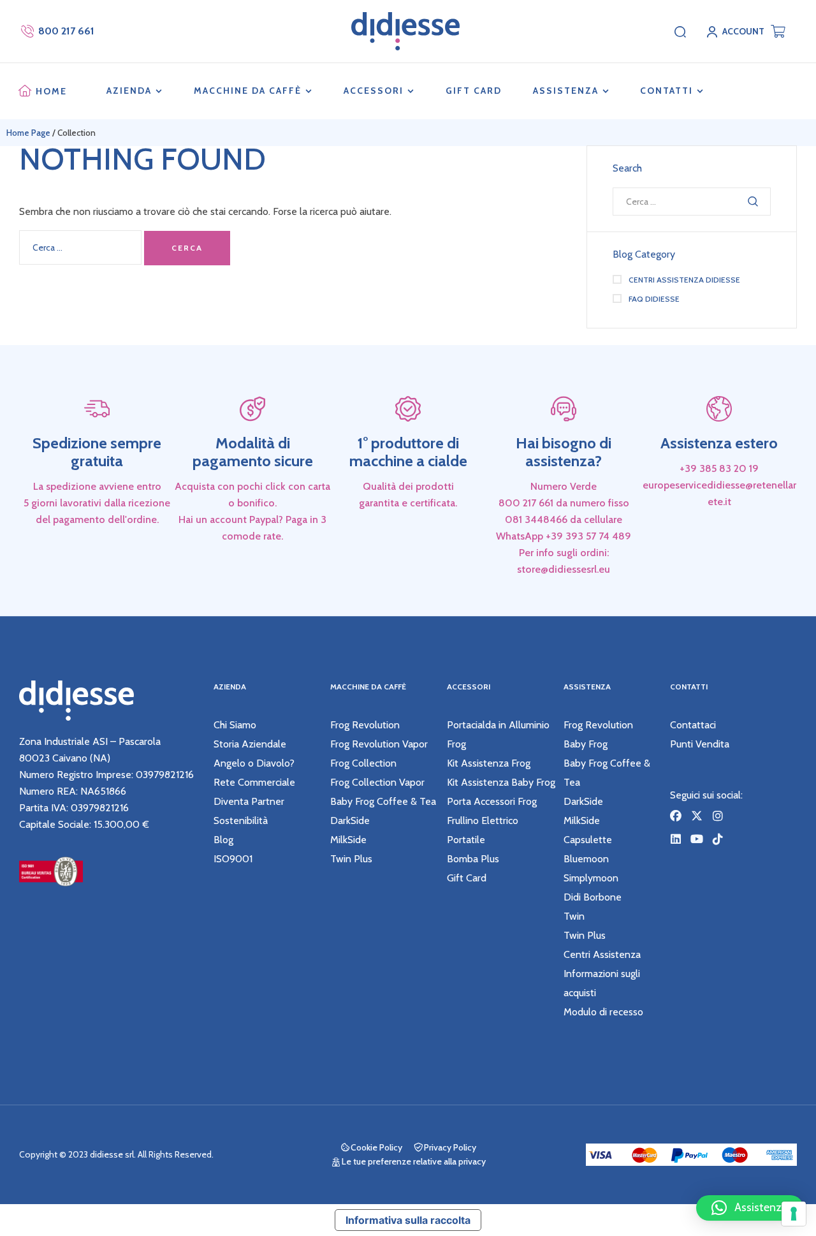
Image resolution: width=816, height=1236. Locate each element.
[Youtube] (697, 838)
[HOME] (25, 91)
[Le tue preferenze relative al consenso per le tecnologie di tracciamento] (794, 1214)
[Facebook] (675, 815)
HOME (51, 91)
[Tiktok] (718, 838)
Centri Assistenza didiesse (684, 279)
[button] (749, 1208)
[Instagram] (718, 815)
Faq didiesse (654, 299)
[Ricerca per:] (81, 247)
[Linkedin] (675, 838)
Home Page (28, 133)
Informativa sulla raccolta (408, 1220)
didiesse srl (112, 1154)
